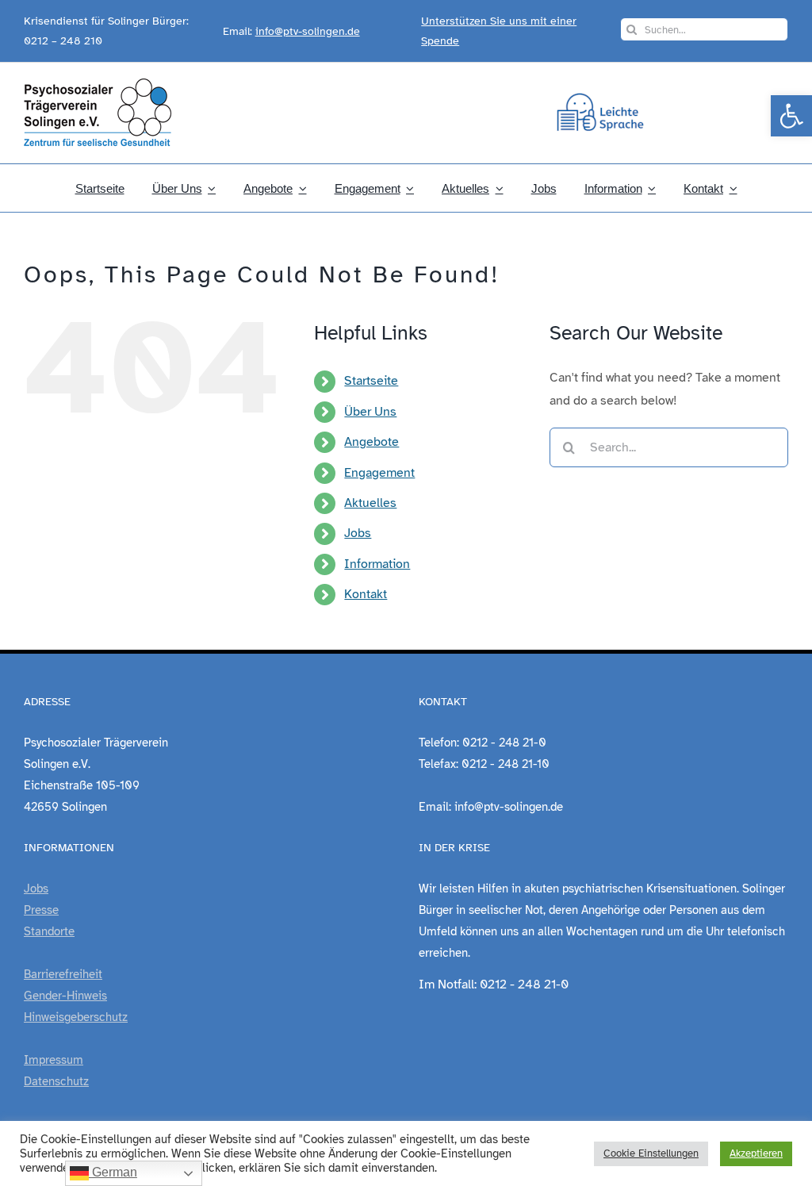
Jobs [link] (357, 533)
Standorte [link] (49, 931)
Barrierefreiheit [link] (63, 974)
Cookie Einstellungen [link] (651, 1153)
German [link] (113, 1172)
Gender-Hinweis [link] (65, 995)
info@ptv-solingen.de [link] (307, 31)
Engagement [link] (379, 473)
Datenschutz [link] (56, 1081)
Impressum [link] (53, 1060)
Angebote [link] (371, 442)
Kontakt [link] (365, 594)
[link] (791, 115)
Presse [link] (41, 910)
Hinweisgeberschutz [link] (76, 1017)
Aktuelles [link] (370, 503)
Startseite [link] (371, 381)
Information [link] (377, 564)
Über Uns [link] (370, 412)
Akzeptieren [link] (756, 1153)
